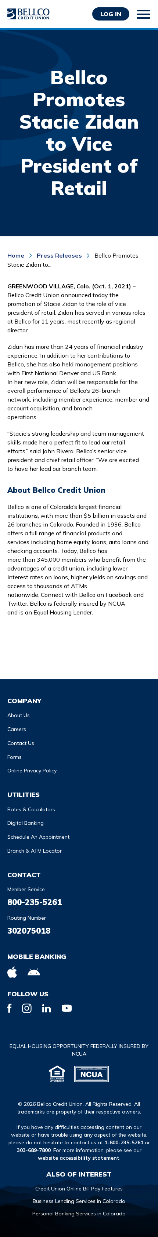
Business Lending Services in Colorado (79, 1201)
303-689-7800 (34, 1150)
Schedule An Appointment (38, 837)
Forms (14, 757)
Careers (16, 729)
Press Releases (59, 255)
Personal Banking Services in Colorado (79, 1213)
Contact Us (20, 743)
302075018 (28, 931)
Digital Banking (25, 823)
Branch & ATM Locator (34, 851)
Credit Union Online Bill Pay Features (79, 1188)
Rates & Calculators (31, 809)
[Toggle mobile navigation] (144, 14)
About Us (18, 715)
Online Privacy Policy (32, 770)
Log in (110, 14)
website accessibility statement (78, 1158)
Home (16, 255)
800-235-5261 (34, 902)
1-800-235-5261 (123, 1142)
